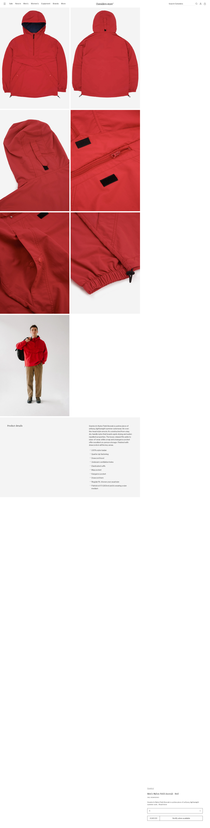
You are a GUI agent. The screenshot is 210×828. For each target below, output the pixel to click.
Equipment (45, 4)
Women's (35, 4)
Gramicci (150, 788)
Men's (25, 4)
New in (18, 4)
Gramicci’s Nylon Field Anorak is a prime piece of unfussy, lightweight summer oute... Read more (173, 803)
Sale (11, 4)
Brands (56, 4)
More (63, 4)
